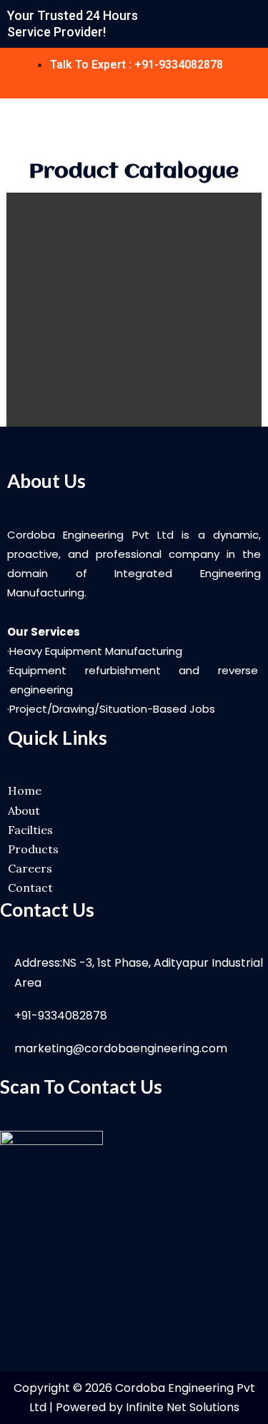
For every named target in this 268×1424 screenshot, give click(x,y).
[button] (255, 125)
